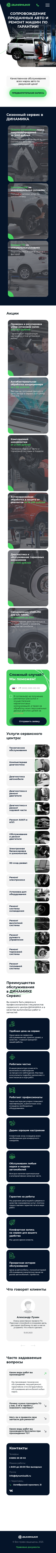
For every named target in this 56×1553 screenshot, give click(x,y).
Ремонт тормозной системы (15, 951)
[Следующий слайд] (33, 1345)
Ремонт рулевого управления (16, 937)
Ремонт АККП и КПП (18, 821)
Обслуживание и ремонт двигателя (18, 836)
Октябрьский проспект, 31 (27, 1484)
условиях (18, 713)
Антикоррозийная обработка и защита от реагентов (28, 499)
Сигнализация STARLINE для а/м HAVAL (26, 615)
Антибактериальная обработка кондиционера (27, 384)
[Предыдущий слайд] (23, 1345)
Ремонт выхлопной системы (16, 923)
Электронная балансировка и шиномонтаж (18, 851)
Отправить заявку (29, 721)
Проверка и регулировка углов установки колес (26, 327)
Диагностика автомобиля (17, 777)
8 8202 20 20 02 (17, 1458)
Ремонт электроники (17, 878)
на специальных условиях (25, 246)
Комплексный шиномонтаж (21, 442)
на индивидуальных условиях (28, 188)
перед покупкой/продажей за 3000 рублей (27, 132)
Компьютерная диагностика (18, 763)
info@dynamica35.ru (20, 1476)
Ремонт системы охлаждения (16, 908)
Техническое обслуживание (18, 749)
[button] (28, 93)
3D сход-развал (18, 863)
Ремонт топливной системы (15, 966)
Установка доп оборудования (17, 893)
